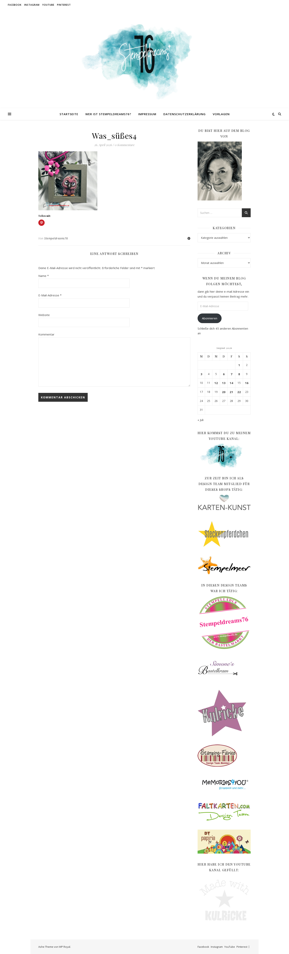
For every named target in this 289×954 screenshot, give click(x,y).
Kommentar (46, 334)
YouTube (48, 4)
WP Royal (64, 946)
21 (231, 392)
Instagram (32, 4)
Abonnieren (209, 318)
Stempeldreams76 (56, 238)
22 (239, 392)
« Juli (200, 420)
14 (231, 383)
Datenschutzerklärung (184, 114)
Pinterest (64, 4)
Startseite (69, 114)
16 (247, 383)
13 (223, 383)
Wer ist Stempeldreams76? (108, 114)
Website (44, 315)
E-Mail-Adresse (50, 295)
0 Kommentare (124, 145)
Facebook (14, 4)
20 (223, 392)
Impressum (147, 114)
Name (43, 276)
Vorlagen (221, 114)
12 (216, 383)
